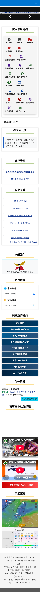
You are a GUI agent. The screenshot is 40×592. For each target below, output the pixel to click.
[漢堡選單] (36, 3)
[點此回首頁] (20, 13)
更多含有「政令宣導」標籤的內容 (23, 242)
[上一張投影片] (10, 17)
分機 (20, 573)
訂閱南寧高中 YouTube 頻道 (20, 485)
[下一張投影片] (30, 17)
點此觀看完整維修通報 (29, 399)
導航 (17, 570)
